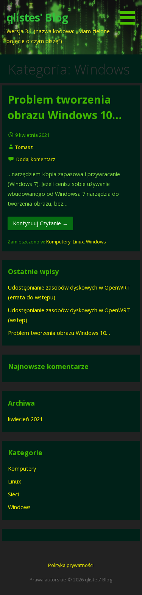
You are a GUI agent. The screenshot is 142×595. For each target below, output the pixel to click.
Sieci (13, 494)
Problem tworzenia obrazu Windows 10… (65, 107)
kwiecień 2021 (25, 419)
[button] (130, 13)
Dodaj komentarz (35, 159)
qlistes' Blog (37, 17)
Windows (96, 242)
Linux (78, 242)
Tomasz (24, 147)
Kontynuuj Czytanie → (40, 223)
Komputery (58, 242)
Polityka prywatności (71, 565)
